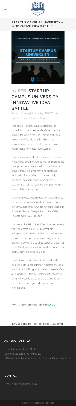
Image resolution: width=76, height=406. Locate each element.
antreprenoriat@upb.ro (25, 384)
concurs (26, 323)
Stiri (37, 113)
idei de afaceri (42, 323)
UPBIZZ (48, 113)
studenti (57, 323)
